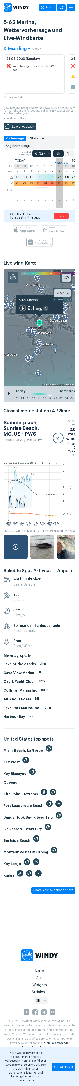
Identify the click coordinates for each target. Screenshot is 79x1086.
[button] (64, 438)
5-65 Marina (28, 299)
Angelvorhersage (18, 146)
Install (61, 215)
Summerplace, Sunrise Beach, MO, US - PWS (21, 428)
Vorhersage (15, 138)
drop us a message (56, 1043)
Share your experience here (53, 890)
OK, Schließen (63, 1066)
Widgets (39, 985)
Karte (39, 971)
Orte (39, 978)
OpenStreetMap (52, 384)
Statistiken (38, 138)
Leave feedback (23, 126)
